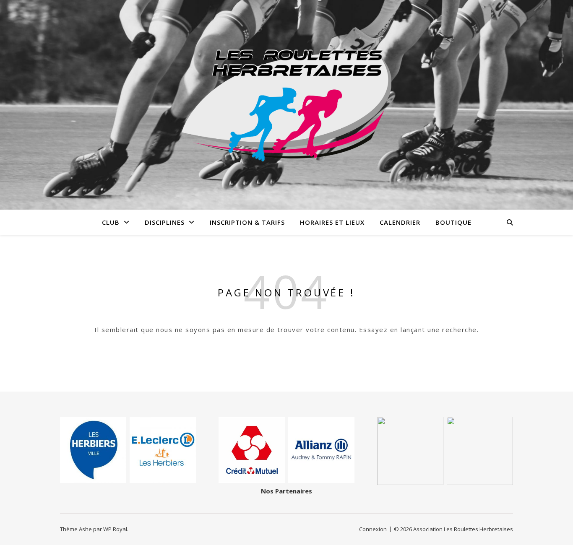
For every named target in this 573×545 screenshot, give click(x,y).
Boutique (453, 222)
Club (111, 222)
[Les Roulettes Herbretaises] (286, 105)
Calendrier (400, 222)
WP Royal (115, 529)
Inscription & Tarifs (247, 222)
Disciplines (165, 222)
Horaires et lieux (332, 222)
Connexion (373, 529)
